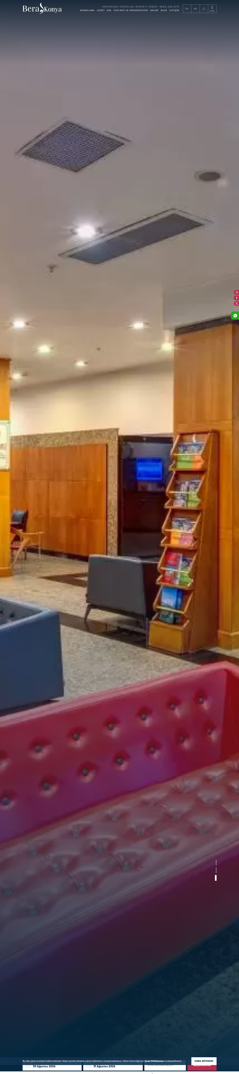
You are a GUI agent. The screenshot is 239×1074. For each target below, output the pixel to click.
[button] (216, 862)
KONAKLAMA (87, 11)
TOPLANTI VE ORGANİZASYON (131, 11)
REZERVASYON (202, 1065)
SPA (109, 11)
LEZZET (101, 11)
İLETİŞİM (174, 11)
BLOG (164, 11)
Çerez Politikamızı (154, 1061)
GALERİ (154, 11)
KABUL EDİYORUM (204, 1061)
